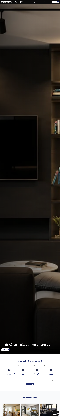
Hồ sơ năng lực (39, 2)
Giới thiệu (11, 2)
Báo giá (34, 2)
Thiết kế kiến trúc (22, 2)
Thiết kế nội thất (29, 2)
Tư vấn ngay (29, 384)
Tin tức (49, 2)
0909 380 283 (55, 1)
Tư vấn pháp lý (45, 2)
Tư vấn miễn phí (4, 349)
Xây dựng (16, 2)
